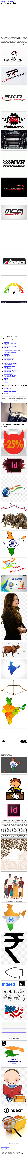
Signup (9, 1)
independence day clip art (10, 375)
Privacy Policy (4, 1148)
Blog (2, 1)
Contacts (5, 1)
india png (6, 378)
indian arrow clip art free (9, 376)
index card (6, 380)
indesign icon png (8, 364)
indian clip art (7, 355)
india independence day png (10, 363)
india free (6, 379)
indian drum (6, 342)
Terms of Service (5, 1147)
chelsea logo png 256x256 (10, 391)
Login (12, 1)
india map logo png (8, 348)
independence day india (9, 366)
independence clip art (9, 358)
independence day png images (11, 370)
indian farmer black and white (11, 343)
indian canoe (7, 356)
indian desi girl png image (10, 352)
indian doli (6, 360)
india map (6, 382)
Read (2, 402)
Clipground (7, 1150)
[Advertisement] (14, 20)
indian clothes (7, 367)
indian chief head (8, 374)
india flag (6, 344)
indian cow (6, 354)
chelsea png (6, 393)
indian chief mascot (8, 359)
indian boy (6, 347)
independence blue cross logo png (12, 350)
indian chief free (7, 368)
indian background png (9, 371)
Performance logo (5, 64)
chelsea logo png (7, 388)
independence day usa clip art (10, 346)
